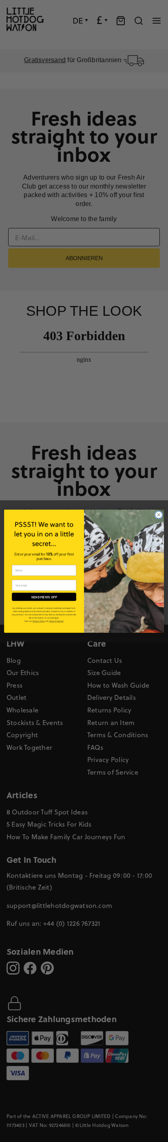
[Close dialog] (158, 515)
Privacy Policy (39, 621)
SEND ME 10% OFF (44, 597)
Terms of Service (56, 621)
